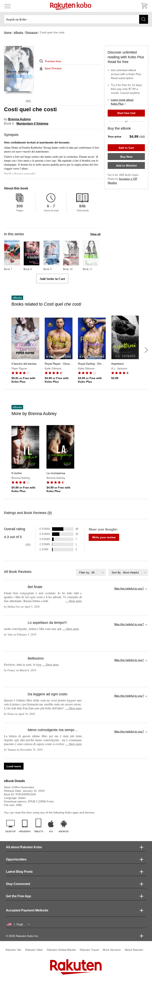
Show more (73, 601)
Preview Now (53, 61)
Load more (14, 766)
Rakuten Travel (89, 949)
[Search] (143, 19)
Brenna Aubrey (19, 119)
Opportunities (16, 859)
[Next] (146, 350)
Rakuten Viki (13, 949)
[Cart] (144, 6)
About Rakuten (134, 949)
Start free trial (126, 113)
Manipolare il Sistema (32, 123)
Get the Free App (18, 896)
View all (95, 234)
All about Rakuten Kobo (24, 847)
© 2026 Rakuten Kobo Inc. (22, 936)
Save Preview (53, 68)
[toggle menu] (7, 6)
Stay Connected (18, 884)
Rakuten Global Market (61, 949)
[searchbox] (76, 19)
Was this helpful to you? (129, 588)
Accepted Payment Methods (27, 910)
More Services (112, 949)
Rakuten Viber (34, 949)
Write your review (104, 537)
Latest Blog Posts (19, 871)
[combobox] (91, 572)
